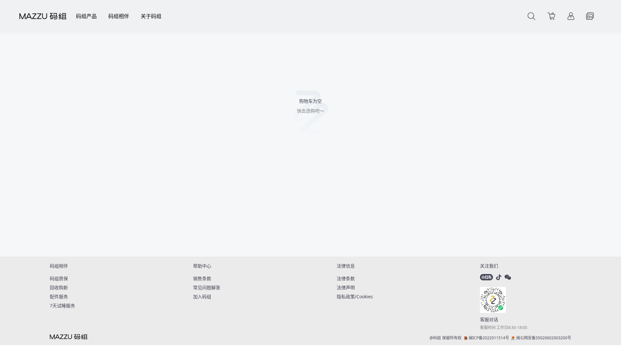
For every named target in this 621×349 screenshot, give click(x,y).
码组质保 (59, 278)
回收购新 (59, 287)
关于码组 (151, 16)
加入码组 (202, 296)
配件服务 (59, 296)
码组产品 (86, 16)
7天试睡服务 (62, 305)
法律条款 (346, 278)
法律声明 (346, 287)
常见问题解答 (206, 287)
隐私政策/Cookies (355, 296)
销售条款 (202, 278)
